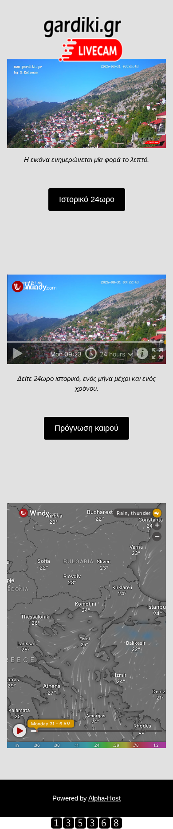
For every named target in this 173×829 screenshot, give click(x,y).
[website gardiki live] (86, 822)
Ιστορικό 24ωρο (86, 199)
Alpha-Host (104, 798)
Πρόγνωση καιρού (86, 428)
